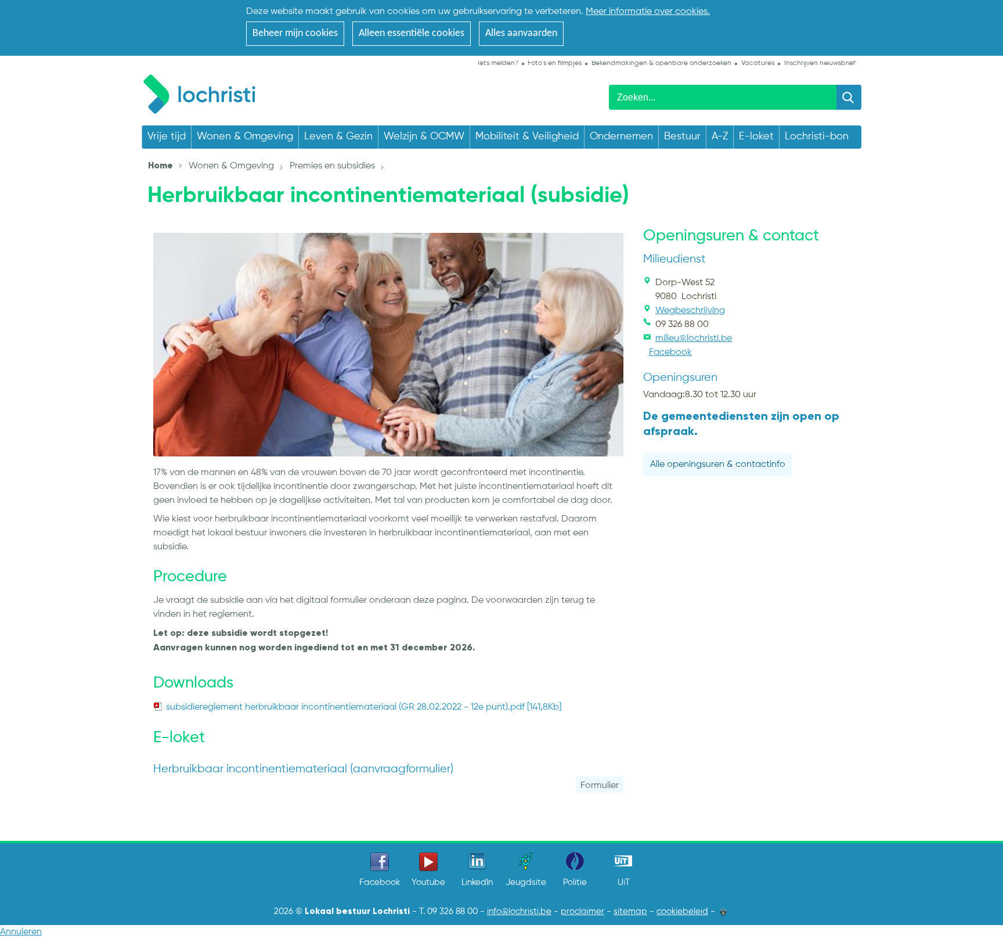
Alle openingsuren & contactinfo (717, 464)
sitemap (630, 912)
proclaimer (582, 912)
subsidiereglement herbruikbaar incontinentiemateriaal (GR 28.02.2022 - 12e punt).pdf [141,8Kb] (363, 707)
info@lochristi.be (519, 912)
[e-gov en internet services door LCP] (723, 912)
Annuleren (21, 932)
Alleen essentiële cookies (411, 33)
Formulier (599, 785)
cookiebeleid (682, 912)
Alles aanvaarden (521, 33)
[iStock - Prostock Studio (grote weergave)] (388, 344)
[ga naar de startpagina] (205, 92)
